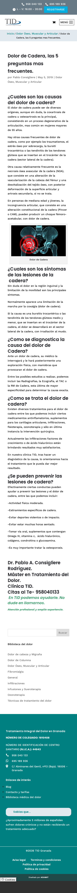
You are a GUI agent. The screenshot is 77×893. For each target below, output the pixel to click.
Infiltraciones (16, 683)
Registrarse (56, 9)
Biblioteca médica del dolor (23, 797)
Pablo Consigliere (24, 77)
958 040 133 (34, 3)
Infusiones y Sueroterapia (24, 689)
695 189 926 (58, 3)
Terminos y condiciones (46, 859)
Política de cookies (36, 868)
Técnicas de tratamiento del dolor (30, 700)
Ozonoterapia (16, 694)
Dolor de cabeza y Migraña (25, 654)
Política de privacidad (36, 864)
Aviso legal (19, 859)
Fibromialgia (16, 671)
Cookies (9, 879)
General (13, 677)
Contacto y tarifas (17, 792)
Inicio (10, 33)
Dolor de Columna (19, 660)
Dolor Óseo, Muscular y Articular (37, 33)
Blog (8, 786)
